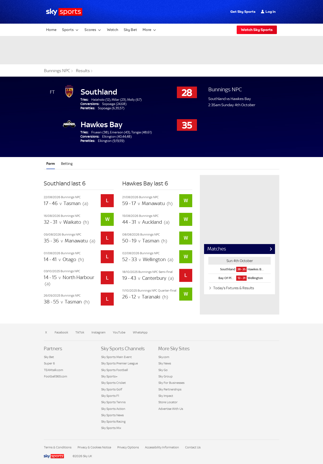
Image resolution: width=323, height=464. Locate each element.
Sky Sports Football (114, 370)
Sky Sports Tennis (113, 402)
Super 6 (49, 363)
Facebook (61, 332)
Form (50, 164)
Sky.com (163, 357)
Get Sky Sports (242, 11)
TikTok (79, 332)
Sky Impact (165, 396)
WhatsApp (140, 332)
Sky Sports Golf (111, 389)
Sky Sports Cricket (113, 383)
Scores (90, 29)
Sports (68, 29)
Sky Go (163, 370)
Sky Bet (130, 29)
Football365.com (55, 376)
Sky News (164, 363)
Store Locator (168, 402)
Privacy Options (128, 447)
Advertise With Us (170, 409)
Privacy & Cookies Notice (94, 447)
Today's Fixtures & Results (233, 288)
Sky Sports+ (109, 376)
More (147, 29)
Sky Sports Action (113, 409)
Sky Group (165, 376)
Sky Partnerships (169, 389)
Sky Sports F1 (110, 396)
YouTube (119, 332)
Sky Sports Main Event (116, 357)
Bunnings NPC (57, 70)
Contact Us (193, 447)
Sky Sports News (112, 415)
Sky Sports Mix (111, 428)
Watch (112, 29)
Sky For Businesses (171, 383)
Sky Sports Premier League (119, 363)
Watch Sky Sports (257, 29)
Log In (271, 11)
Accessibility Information (162, 447)
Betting (67, 164)
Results (83, 70)
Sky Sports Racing (113, 421)
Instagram (98, 332)
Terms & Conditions (57, 447)
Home (51, 29)
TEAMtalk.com (53, 370)
